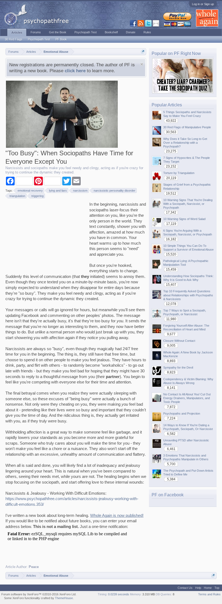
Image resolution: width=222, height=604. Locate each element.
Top (216, 587)
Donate (130, 32)
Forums (36, 32)
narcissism (80, 190)
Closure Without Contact (179, 340)
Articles (16, 32)
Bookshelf (111, 32)
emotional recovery (30, 190)
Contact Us (185, 587)
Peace (34, 567)
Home (208, 587)
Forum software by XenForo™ (38, 594)
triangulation (17, 196)
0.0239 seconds (118, 594)
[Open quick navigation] (143, 51)
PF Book (61, 39)
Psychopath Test (39, 39)
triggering (37, 196)
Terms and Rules (209, 594)
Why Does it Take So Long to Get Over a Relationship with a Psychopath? (185, 142)
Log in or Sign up (203, 4)
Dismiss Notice (142, 64)
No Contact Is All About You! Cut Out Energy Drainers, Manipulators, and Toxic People (187, 398)
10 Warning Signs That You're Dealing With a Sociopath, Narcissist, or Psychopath (188, 203)
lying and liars (58, 190)
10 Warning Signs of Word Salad (184, 219)
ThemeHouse (64, 598)
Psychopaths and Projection (181, 413)
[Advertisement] (46, 235)
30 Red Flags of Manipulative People (187, 127)
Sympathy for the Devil (178, 367)
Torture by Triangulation (178, 173)
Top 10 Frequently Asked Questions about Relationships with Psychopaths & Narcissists (188, 295)
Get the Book (57, 32)
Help (198, 587)
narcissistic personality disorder (114, 190)
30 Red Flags (13, 39)
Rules (147, 32)
